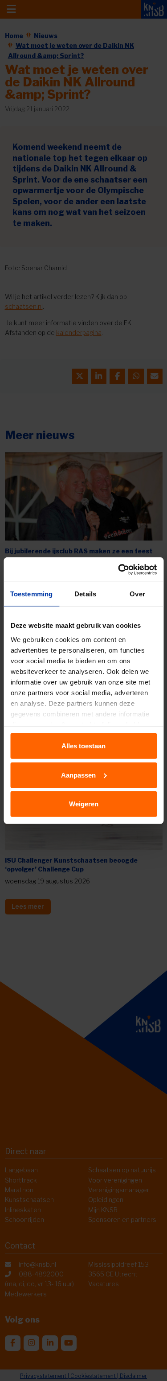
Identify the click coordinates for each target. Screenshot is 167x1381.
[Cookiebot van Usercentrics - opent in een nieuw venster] (119, 569)
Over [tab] (137, 594)
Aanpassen (78, 774)
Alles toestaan (83, 746)
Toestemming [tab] (31, 594)
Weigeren (83, 804)
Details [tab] (85, 594)
